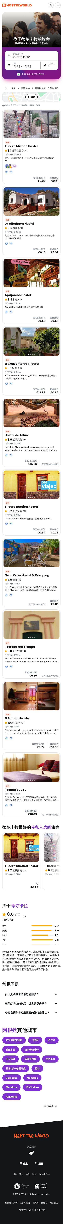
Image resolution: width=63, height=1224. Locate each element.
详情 (38, 105)
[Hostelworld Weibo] (31, 1152)
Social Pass (44, 1174)
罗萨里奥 (50, 1059)
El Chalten (32, 1087)
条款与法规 (25, 1202)
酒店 (28, 1174)
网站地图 (23, 1210)
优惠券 (36, 1202)
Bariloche (11, 1077)
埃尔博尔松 (12, 1096)
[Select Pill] (51, 5)
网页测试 (54, 1202)
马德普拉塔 (30, 1059)
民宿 (34, 1174)
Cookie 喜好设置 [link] (37, 1210)
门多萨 (35, 1040)
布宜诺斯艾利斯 (14, 1040)
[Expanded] (6, 88)
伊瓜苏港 (10, 1059)
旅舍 (7, 142)
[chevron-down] (24, 916)
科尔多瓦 (10, 1049)
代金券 (44, 1202)
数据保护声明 (11, 1202)
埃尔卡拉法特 (32, 1049)
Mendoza (32, 1077)
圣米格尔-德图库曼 (16, 1068)
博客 (15, 1174)
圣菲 (37, 1068)
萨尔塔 (51, 1040)
